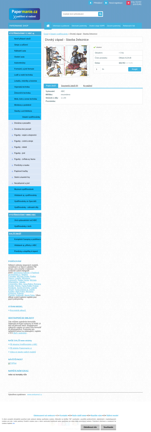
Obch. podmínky (20, 333)
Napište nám (96, 416)
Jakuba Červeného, (16, 283)
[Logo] (24, 14)
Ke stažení (87, 86)
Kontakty (64, 416)
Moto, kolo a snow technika (25, 99)
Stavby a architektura (23, 111)
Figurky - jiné (19, 153)
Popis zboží (51, 86)
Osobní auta (19, 57)
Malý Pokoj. (20, 292)
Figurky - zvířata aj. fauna (24, 159)
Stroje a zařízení (21, 45)
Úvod (46, 34)
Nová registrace (115, 3)
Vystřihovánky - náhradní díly (26, 207)
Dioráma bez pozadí (22, 129)
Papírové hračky (21, 171)
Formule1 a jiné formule (24, 69)
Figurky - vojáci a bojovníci (25, 135)
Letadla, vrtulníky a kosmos (25, 81)
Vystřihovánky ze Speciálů (25, 201)
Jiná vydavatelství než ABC (25, 220)
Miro (20, 284)
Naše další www (79, 416)
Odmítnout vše (90, 427)
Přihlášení (98, 3)
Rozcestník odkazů (18, 310)
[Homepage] (49, 26)
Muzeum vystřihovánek (24, 189)
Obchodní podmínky (79, 26)
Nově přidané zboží (22, 39)
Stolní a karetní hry (22, 177)
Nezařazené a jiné (22, 183)
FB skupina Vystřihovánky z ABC (23, 344)
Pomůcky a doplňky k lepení (26, 251)
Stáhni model (112, 416)
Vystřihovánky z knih (22, 226)
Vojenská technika (22, 87)
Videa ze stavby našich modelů (23, 352)
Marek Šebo (30, 295)
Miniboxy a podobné (22, 105)
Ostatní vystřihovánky (31, 117)
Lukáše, (18, 278)
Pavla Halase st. (22, 290)
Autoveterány (19, 63)
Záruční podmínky (114, 26)
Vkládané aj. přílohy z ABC (25, 245)
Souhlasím (108, 427)
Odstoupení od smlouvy (44, 416)
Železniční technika (22, 93)
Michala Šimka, (23, 276)
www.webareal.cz (34, 395)
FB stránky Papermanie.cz (21, 348)
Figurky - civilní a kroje (23, 141)
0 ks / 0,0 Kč (136, 2)
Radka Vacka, (23, 280)
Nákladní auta (20, 51)
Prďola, (18, 286)
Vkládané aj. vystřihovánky (25, 195)
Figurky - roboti (20, 147)
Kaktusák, (20, 295)
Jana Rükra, (28, 284)
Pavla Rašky (27, 286)
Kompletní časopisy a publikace (27, 239)
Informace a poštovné (61, 26)
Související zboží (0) (69, 86)
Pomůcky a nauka (21, 165)
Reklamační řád (129, 26)
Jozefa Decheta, (23, 288)
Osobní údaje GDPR (97, 26)
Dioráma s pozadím (22, 123)
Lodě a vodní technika (23, 75)
